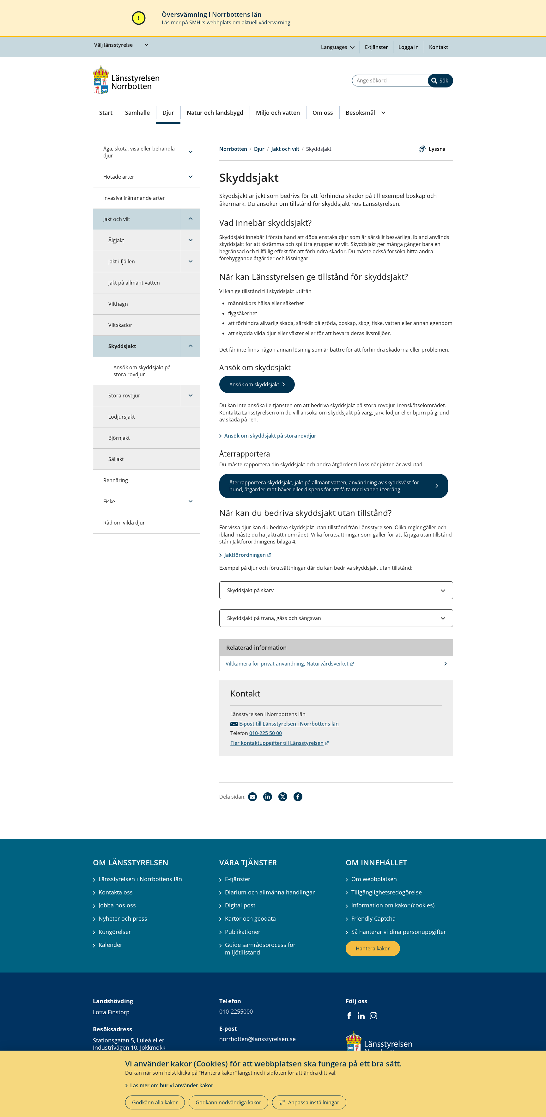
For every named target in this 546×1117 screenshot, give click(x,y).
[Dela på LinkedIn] (267, 796)
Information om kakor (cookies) (392, 905)
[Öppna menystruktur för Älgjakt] (190, 240)
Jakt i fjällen (121, 261)
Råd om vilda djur (124, 522)
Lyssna (437, 148)
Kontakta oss (116, 892)
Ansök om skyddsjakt (254, 384)
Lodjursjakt (121, 416)
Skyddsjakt (122, 346)
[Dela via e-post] (252, 796)
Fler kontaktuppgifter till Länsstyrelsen (279, 743)
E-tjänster (376, 47)
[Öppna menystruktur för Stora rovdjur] (190, 395)
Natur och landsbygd (215, 112)
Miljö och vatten (278, 112)
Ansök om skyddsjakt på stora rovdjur (142, 371)
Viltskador (120, 325)
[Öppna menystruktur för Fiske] (190, 501)
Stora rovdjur (124, 395)
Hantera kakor (373, 948)
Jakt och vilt (116, 219)
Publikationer (242, 932)
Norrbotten (233, 148)
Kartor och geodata (250, 918)
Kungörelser (115, 932)
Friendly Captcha (373, 918)
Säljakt (116, 459)
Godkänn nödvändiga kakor (228, 1102)
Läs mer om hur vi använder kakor (171, 1085)
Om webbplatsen (374, 879)
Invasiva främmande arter (134, 197)
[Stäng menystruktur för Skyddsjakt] (190, 346)
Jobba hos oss (117, 905)
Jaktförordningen (247, 554)
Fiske (109, 501)
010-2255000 (236, 1011)
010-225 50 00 (265, 733)
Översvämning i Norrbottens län (212, 14)
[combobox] (402, 80)
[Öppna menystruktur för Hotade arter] (190, 176)
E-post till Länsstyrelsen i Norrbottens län (289, 723)
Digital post (240, 905)
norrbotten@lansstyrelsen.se (257, 1039)
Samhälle (137, 112)
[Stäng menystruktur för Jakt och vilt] (190, 219)
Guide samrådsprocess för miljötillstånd (260, 948)
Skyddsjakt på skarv (250, 590)
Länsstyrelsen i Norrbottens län (140, 879)
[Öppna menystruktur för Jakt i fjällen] (190, 261)
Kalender (110, 944)
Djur (168, 112)
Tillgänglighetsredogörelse (386, 892)
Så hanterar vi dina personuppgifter (398, 932)
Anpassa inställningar (313, 1102)
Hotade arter (118, 176)
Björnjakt (119, 437)
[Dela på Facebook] (298, 796)
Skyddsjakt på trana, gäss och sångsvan (274, 618)
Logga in (411, 47)
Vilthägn (118, 303)
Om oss (322, 112)
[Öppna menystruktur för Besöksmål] (382, 112)
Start (105, 112)
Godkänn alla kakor (155, 1102)
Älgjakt (116, 240)
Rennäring (115, 480)
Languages (335, 47)
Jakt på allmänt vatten (134, 282)
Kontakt (438, 47)
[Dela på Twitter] (282, 796)
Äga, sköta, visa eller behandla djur (139, 152)
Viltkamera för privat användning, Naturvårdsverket (321, 663)
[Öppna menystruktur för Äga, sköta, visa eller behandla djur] (190, 152)
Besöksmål (360, 112)
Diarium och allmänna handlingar (270, 892)
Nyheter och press (123, 918)
